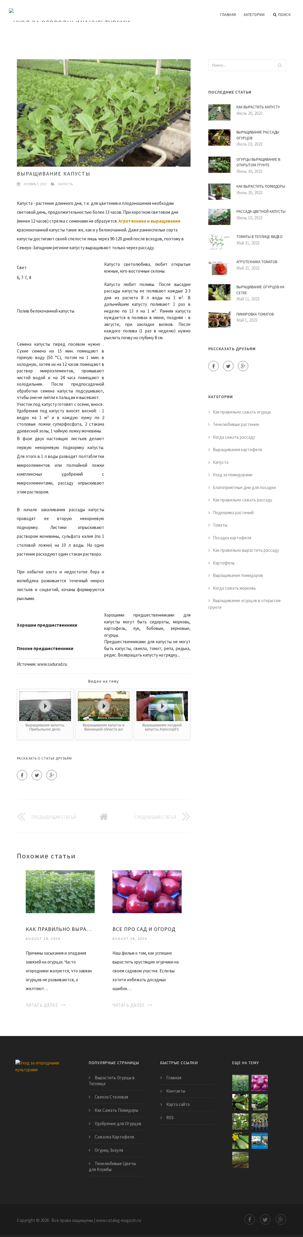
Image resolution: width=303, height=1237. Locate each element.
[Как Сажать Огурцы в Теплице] (240, 1121)
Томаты (220, 525)
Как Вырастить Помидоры (260, 186)
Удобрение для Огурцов (118, 1123)
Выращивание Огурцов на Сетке (260, 289)
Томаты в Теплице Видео (259, 236)
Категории (254, 14)
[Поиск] (280, 65)
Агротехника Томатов (256, 261)
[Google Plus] (51, 775)
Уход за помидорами (232, 474)
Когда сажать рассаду (234, 437)
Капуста (65, 184)
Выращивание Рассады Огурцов (257, 135)
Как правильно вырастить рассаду (246, 550)
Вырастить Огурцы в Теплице (112, 1080)
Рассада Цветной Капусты (261, 211)
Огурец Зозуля (109, 1150)
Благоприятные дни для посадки (244, 487)
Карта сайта (178, 1104)
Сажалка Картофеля (114, 1137)
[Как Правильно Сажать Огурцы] (240, 1102)
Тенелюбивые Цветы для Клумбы (112, 1166)
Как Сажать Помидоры (116, 1110)
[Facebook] (22, 775)
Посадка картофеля (232, 538)
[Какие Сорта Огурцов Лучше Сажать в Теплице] (260, 1102)
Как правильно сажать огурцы (242, 412)
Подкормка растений (233, 512)
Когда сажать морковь (234, 588)
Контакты (175, 1091)
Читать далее (42, 1005)
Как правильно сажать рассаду (242, 500)
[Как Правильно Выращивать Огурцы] (60, 891)
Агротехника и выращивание (149, 221)
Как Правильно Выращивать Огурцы (60, 929)
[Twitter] (37, 775)
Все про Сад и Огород (143, 929)
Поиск (284, 14)
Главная (228, 14)
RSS (170, 1117)
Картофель (224, 563)
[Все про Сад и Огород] (146, 891)
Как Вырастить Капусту (258, 107)
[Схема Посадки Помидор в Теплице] (240, 1160)
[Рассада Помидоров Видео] (260, 1121)
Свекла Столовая (111, 1097)
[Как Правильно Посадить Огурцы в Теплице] (240, 1141)
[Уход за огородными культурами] (69, 11)
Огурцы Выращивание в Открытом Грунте (258, 162)
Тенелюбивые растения (236, 424)
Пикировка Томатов (255, 314)
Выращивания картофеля (237, 449)
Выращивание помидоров (238, 575)
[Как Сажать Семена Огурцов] (260, 1141)
